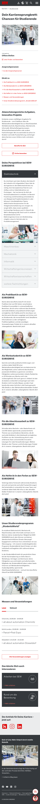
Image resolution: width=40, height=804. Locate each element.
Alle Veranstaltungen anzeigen (20, 657)
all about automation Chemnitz (19, 622)
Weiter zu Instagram (12, 726)
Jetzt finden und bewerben (13, 59)
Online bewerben (21, 153)
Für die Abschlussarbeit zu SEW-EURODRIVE (19, 89)
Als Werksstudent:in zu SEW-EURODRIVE (17, 86)
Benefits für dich (20, 146)
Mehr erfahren (10, 685)
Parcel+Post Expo (12, 632)
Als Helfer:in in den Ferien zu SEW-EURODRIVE (20, 93)
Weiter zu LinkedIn (19, 726)
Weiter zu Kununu (4, 726)
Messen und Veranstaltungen (14, 97)
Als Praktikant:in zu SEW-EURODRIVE (16, 82)
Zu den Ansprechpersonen (12, 71)
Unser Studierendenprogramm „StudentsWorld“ (20, 101)
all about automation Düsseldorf (19, 643)
